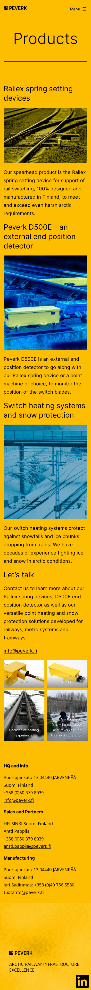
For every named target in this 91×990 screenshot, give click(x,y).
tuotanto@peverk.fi (24, 892)
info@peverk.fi (20, 651)
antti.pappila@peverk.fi (27, 846)
